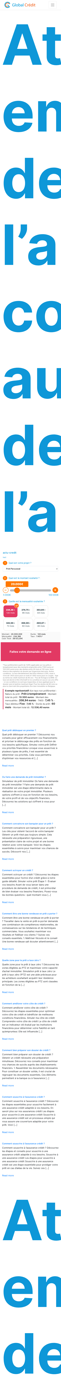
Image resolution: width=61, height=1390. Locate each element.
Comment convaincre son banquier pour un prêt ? (27, 823)
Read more (8, 765)
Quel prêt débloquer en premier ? (19, 730)
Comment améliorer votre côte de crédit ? (23, 1003)
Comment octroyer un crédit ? (17, 870)
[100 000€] (55, 590)
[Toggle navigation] (53, 5)
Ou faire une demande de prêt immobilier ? (24, 777)
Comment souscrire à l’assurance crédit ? (23, 1097)
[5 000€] (6, 590)
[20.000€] (17, 590)
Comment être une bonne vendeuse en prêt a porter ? (29, 913)
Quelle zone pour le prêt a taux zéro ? (21, 960)
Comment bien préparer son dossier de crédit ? (26, 1050)
